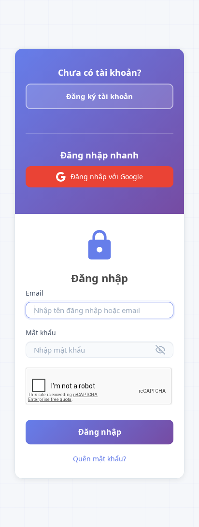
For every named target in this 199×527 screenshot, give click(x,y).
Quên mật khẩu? (99, 458)
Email (34, 293)
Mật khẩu (41, 332)
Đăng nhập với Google (107, 176)
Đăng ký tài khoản (99, 96)
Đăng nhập (99, 432)
